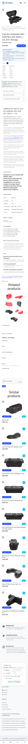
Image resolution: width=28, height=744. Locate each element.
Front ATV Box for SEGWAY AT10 (12, 447)
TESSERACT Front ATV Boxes (8, 445)
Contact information (7, 352)
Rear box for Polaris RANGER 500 (12, 500)
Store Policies (5, 704)
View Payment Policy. (21, 652)
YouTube (5, 694)
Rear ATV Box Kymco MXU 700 (11, 584)
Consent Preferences (6, 709)
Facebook (5, 690)
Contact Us (4, 702)
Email (3, 346)
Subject (4, 358)
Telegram (7, 673)
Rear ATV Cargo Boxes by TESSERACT (10, 418)
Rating (3, 363)
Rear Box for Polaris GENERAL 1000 (13, 473)
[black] (8, 63)
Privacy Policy (5, 706)
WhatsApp (7, 670)
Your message (5, 368)
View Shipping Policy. (18, 628)
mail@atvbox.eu (11, 59)
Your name (4, 340)
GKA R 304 (5, 420)
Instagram (5, 692)
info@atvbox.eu (12, 667)
